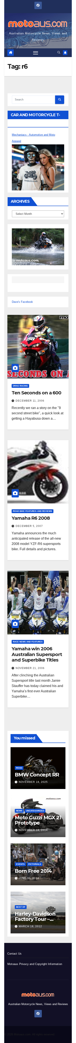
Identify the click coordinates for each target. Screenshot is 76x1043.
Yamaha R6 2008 (31, 518)
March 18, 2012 (30, 926)
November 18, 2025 (33, 782)
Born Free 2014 (33, 871)
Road (19, 768)
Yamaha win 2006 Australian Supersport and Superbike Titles (37, 654)
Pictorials (34, 864)
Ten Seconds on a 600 (36, 393)
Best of (20, 907)
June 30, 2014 (29, 878)
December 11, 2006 (30, 400)
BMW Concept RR (37, 775)
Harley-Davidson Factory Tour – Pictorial (35, 919)
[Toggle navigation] (35, 53)
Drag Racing (20, 386)
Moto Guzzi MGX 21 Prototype (38, 820)
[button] (58, 52)
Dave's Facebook (22, 301)
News (19, 811)
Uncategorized (35, 811)
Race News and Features (28, 642)
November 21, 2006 (30, 668)
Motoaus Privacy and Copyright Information (34, 964)
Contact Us (14, 953)
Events (20, 864)
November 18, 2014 (33, 830)
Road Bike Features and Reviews (32, 511)
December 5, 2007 (29, 526)
